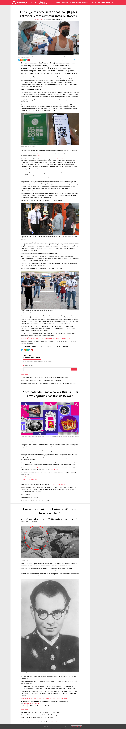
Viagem (108, 2)
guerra (24, 705)
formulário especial (62, 159)
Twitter (77, 60)
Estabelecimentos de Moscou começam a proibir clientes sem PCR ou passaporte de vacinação (48, 383)
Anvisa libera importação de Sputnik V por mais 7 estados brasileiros (41, 380)
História (97, 2)
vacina (42, 346)
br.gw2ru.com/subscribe (59, 484)
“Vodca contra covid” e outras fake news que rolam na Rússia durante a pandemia (44, 377)
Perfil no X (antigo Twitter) (30, 479)
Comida (103, 2)
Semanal (26, 365)
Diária (32, 365)
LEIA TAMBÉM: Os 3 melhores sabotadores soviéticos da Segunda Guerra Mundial (44, 698)
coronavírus (50, 346)
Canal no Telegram (28, 477)
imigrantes (35, 346)
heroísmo (46, 705)
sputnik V (65, 346)
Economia (85, 2)
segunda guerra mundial (35, 705)
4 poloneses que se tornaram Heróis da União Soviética (37, 717)
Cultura (58, 2)
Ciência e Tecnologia (75, 2)
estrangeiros (26, 346)
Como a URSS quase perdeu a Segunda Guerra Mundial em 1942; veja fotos (42, 715)
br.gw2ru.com (54, 469)
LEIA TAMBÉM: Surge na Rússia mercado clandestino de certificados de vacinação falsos (45, 338)
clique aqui (55, 500)
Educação (91, 2)
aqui (38, 155)
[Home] (14, 2)
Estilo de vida (65, 2)
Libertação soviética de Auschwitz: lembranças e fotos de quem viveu (41, 712)
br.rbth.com (39, 468)
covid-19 (58, 346)
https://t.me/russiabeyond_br (31, 703)
